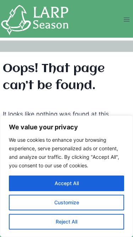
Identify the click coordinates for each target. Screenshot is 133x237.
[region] (66, 176)
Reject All (66, 222)
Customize (66, 202)
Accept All (67, 183)
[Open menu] (126, 19)
